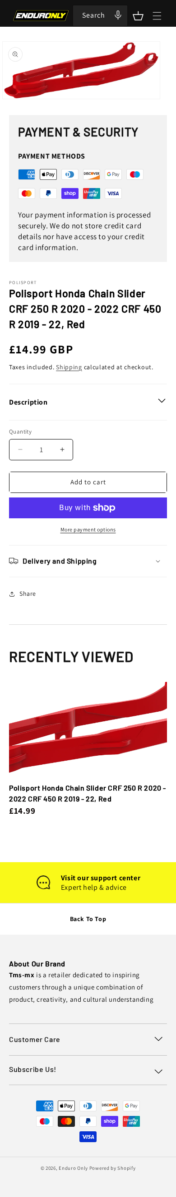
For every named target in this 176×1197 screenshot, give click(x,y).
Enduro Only (73, 1168)
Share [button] (27, 593)
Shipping (69, 367)
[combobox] (100, 15)
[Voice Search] (118, 15)
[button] (138, 16)
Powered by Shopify (112, 1168)
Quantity (20, 431)
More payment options (88, 529)
